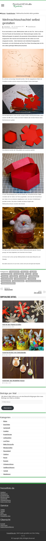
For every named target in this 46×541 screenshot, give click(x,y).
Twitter (2, 509)
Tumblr (2, 511)
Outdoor (6, 454)
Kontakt (2, 524)
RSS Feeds (3, 514)
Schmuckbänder (7, 278)
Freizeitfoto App (5, 516)
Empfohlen (6, 424)
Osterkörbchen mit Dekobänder (14, 353)
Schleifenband (33, 276)
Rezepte (5, 461)
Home (3, 13)
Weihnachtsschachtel (33, 281)
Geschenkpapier (7, 274)
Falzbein (33, 271)
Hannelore (7, 26)
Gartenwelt (6, 428)
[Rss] (22, 535)
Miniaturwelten (7, 447)
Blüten (5, 421)
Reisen (5, 457)
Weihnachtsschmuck (8, 283)
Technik (5, 471)
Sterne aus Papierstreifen (11, 324)
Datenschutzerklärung (7, 527)
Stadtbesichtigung (8, 467)
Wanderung (6, 474)
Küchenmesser (19, 274)
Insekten (6, 431)
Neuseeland (7, 451)
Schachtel (23, 276)
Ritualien (5, 276)
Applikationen (14, 271)
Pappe (35, 274)
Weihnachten (6, 281)
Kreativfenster (11, 13)
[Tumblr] (24, 535)
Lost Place (6, 441)
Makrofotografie (8, 444)
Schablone (13, 276)
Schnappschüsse (8, 464)
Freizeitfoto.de (11, 533)
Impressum (3, 525)
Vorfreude (32, 278)
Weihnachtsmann (18, 281)
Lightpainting (7, 438)
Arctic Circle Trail (5, 502)
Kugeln (28, 274)
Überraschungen (20, 278)
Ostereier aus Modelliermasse (13, 381)
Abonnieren (8, 408)
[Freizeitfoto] (23, 5)
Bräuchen (25, 271)
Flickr (2, 513)
